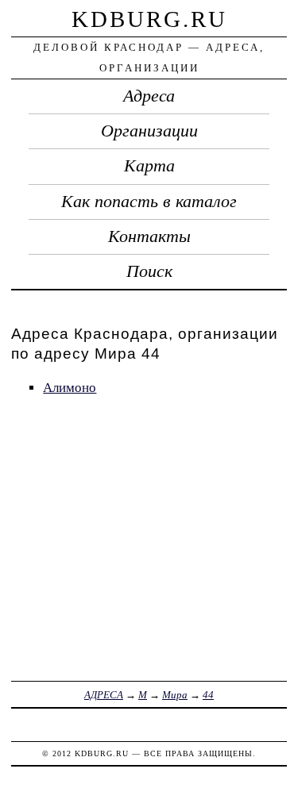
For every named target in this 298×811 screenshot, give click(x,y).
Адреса (149, 96)
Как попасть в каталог (149, 201)
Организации (149, 130)
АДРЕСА (103, 695)
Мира (175, 695)
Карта (149, 165)
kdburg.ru (149, 19)
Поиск (149, 271)
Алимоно (69, 387)
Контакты (149, 236)
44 (208, 695)
